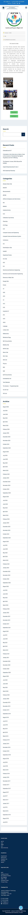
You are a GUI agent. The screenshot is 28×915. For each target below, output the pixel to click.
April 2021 (5, 646)
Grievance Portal (4, 880)
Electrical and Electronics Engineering (11, 270)
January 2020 (6, 698)
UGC (2, 843)
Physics (5, 363)
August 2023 (6, 541)
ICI (3, 288)
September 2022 (7, 582)
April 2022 (5, 601)
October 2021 (6, 624)
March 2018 (5, 769)
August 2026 (6, 406)
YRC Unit (5, 393)
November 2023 (6, 530)
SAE (4, 371)
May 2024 (5, 508)
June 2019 (5, 725)
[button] (14, 112)
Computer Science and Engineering (11, 232)
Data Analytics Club (7, 247)
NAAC (2, 844)
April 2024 (5, 511)
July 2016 (5, 807)
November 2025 (6, 440)
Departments (4, 856)
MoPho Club (6, 348)
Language (5, 326)
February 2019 (6, 740)
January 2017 (6, 803)
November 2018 (6, 747)
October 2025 (6, 444)
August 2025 (6, 451)
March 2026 (5, 425)
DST (2, 846)
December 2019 (6, 702)
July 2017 (5, 796)
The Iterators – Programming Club (10, 386)
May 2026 (5, 418)
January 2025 (6, 478)
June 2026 (5, 414)
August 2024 (6, 496)
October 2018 (6, 751)
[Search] (23, 134)
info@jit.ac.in (7, 1)
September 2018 (7, 754)
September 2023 (7, 537)
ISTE (4, 318)
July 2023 (5, 545)
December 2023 (6, 526)
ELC (4, 266)
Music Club (5, 352)
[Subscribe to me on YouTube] (17, 3)
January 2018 (6, 777)
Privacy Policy (4, 882)
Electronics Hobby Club (8, 277)
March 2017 (5, 799)
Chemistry (5, 221)
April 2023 (5, 556)
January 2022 (6, 612)
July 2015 (5, 822)
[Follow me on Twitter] (14, 3)
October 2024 (6, 489)
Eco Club (5, 258)
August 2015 (6, 818)
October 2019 (6, 710)
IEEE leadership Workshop (9, 170)
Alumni (9, 3)
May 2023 (5, 552)
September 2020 (7, 672)
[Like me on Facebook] (12, 3)
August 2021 (6, 631)
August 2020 (6, 676)
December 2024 (6, 481)
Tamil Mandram (6, 382)
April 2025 (5, 466)
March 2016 (5, 811)
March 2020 (5, 691)
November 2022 (6, 575)
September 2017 (7, 788)
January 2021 (6, 657)
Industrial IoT (6, 311)
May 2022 (5, 597)
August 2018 (6, 758)
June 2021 (5, 638)
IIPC (4, 303)
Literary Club (6, 330)
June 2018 (5, 766)
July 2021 (5, 635)
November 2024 (6, 485)
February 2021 (6, 653)
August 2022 (6, 586)
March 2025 (5, 470)
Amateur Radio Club (7, 184)
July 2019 (5, 721)
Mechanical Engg (7, 337)
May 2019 (5, 728)
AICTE (2, 841)
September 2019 (7, 713)
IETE (4, 296)
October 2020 (6, 668)
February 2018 (6, 773)
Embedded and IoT (7, 150)
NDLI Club (5, 356)
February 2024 (6, 519)
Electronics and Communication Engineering (13, 273)
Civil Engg (5, 225)
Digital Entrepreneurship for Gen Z (10, 167)
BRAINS (5, 206)
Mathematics (6, 333)
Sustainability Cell (7, 378)
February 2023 (6, 564)
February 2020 (6, 695)
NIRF (2, 872)
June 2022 (5, 594)
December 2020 (6, 661)
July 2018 (5, 762)
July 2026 (5, 410)
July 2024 (5, 500)
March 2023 (5, 560)
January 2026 (6, 433)
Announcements (6, 191)
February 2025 (6, 474)
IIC (5, 39)
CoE (4, 229)
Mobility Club (6, 345)
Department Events (7, 255)
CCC (4, 214)
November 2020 (6, 665)
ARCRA (4, 195)
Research (3, 860)
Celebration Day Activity (8, 217)
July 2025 (5, 455)
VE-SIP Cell (5, 389)
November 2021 (6, 620)
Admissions (3, 857)
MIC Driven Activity (11, 39)
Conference (5, 240)
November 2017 (6, 781)
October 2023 (6, 534)
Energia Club (6, 281)
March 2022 (5, 605)
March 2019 (5, 736)
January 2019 (6, 743)
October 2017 (6, 784)
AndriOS (5, 187)
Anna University (4, 847)
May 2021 (5, 642)
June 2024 (5, 504)
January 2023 (6, 567)
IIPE (4, 307)
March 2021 (5, 650)
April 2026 (5, 421)
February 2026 (6, 429)
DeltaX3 (5, 251)
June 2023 (5, 549)
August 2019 (6, 717)
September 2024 (7, 493)
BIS (4, 202)
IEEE (4, 292)
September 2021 (7, 627)
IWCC (4, 322)
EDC (4, 262)
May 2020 (5, 687)
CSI (4, 243)
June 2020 (5, 683)
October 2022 (6, 579)
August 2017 (6, 792)
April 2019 (5, 732)
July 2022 (5, 590)
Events (4, 285)
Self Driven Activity (7, 374)
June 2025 (5, 459)
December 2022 (6, 571)
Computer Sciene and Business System (12, 236)
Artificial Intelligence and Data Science (11, 199)
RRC (4, 367)
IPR (5, 36)
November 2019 (6, 706)
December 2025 (6, 436)
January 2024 (6, 522)
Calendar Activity (7, 210)
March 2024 (5, 515)
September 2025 (7, 448)
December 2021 (6, 616)
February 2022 (6, 609)
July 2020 (5, 680)
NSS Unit (5, 359)
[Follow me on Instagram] (15, 3)
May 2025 (5, 463)
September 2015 (7, 814)
